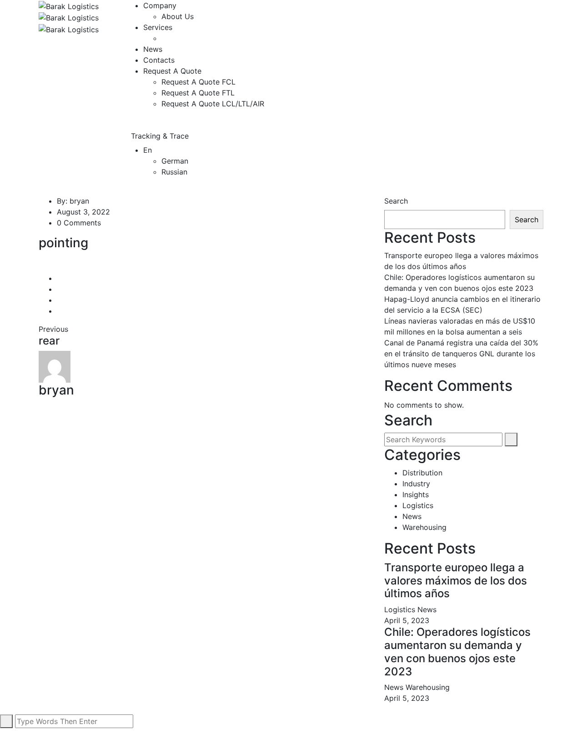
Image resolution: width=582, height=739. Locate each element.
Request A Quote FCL (198, 81)
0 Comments (79, 222)
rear (49, 340)
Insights (415, 494)
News (152, 49)
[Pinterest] (59, 310)
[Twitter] (59, 289)
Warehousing (424, 527)
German (174, 160)
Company (159, 5)
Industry (416, 483)
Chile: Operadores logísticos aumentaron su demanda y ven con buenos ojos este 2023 (457, 651)
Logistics (417, 505)
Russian (174, 171)
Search (396, 200)
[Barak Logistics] (69, 5)
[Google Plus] (59, 300)
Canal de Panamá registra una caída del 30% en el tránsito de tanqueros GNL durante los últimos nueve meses (461, 353)
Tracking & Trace (161, 135)
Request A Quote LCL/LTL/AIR (212, 103)
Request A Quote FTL (198, 92)
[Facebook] (59, 278)
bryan (79, 200)
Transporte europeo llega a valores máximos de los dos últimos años (455, 580)
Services (157, 27)
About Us (177, 16)
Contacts (159, 60)
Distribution (422, 472)
